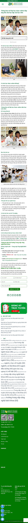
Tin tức (2, 444)
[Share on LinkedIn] (20, 295)
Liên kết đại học (4, 436)
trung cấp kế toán (12, 382)
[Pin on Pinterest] (17, 295)
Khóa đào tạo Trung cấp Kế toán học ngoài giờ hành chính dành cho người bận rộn (14, 323)
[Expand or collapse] (25, 38)
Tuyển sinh (3, 439)
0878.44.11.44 (9, 254)
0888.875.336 (9, 424)
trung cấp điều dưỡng (8, 395)
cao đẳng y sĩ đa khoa (16, 340)
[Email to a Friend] (15, 295)
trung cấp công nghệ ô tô (11, 379)
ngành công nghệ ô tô (8, 349)
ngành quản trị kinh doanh (17, 358)
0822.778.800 (11, 427)
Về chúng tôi (4, 434)
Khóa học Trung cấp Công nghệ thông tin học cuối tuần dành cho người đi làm (13, 327)
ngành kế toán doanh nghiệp (12, 354)
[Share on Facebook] (10, 295)
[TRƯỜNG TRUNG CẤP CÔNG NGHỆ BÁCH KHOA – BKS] (15, 3)
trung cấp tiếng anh (19, 388)
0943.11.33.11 (8, 422)
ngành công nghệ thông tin (16, 347)
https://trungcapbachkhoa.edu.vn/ (9, 260)
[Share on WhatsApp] (8, 295)
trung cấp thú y (7, 388)
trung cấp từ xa (10, 390)
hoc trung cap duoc (9, 342)
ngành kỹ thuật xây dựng (17, 356)
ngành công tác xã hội (21, 349)
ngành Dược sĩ (17, 352)
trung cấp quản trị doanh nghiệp (19, 385)
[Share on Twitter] (13, 295)
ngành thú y (7, 360)
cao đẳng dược (6, 340)
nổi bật (12, 371)
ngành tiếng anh (18, 360)
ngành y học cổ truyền (14, 363)
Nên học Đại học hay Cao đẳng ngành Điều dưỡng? (12, 335)
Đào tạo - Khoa (4, 441)
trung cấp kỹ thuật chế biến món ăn (17, 384)
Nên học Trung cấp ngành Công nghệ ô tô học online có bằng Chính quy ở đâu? (13, 331)
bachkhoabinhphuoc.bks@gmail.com (13, 258)
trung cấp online (6, 386)
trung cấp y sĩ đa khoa (17, 393)
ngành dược (7, 352)
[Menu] (2, 4)
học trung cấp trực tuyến (14, 345)
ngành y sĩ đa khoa (10, 366)
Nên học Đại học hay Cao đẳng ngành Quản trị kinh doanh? (12, 319)
